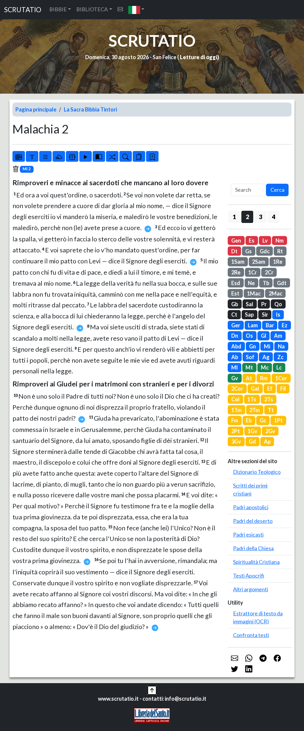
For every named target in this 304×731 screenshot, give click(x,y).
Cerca (277, 189)
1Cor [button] (281, 378)
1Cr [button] (252, 272)
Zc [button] (280, 357)
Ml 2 (27, 168)
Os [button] (249, 335)
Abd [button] (236, 346)
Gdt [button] (281, 283)
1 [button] (234, 216)
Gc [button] (263, 420)
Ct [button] (234, 314)
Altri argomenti (250, 589)
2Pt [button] (235, 431)
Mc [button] (265, 367)
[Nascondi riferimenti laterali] (59, 156)
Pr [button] (264, 304)
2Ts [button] (268, 399)
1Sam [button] (237, 261)
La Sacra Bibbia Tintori (90, 109)
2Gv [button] (270, 431)
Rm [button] (263, 378)
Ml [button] (234, 367)
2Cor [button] (237, 388)
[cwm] (120, 9)
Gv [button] (234, 378)
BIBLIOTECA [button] (92, 9)
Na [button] (281, 346)
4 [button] (273, 216)
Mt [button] (249, 367)
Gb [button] (234, 304)
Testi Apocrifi (248, 575)
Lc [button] (279, 367)
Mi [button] (267, 346)
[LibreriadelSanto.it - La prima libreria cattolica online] (152, 715)
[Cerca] (125, 156)
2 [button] (247, 216)
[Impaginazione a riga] (45, 156)
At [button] (249, 378)
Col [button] (235, 399)
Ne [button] (251, 283)
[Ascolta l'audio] (85, 156)
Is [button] (278, 314)
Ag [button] (266, 357)
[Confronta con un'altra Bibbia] (99, 156)
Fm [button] (234, 420)
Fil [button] (283, 388)
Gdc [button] (265, 251)
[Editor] (72, 156)
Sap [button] (249, 314)
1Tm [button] (236, 410)
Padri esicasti (248, 534)
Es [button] (251, 240)
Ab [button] (234, 357)
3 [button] (260, 216)
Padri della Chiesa (253, 548)
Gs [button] (248, 251)
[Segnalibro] (139, 156)
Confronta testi (251, 635)
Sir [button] (265, 314)
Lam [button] (253, 325)
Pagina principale (35, 109)
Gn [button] (252, 346)
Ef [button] (270, 388)
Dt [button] (234, 251)
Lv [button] (265, 240)
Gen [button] (236, 240)
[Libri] (18, 156)
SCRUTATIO (22, 10)
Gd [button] (252, 441)
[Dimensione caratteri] (32, 156)
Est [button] (235, 293)
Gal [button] (255, 388)
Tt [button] (271, 410)
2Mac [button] (275, 293)
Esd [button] (235, 283)
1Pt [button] (278, 420)
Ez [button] (284, 325)
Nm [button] (280, 240)
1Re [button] (277, 261)
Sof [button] (250, 357)
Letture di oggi (198, 57)
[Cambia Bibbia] (112, 156)
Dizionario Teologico (257, 472)
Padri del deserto (253, 521)
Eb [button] (249, 420)
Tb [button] (266, 283)
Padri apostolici (250, 507)
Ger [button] (235, 325)
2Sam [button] (258, 261)
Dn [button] (234, 335)
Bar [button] (270, 325)
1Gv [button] (252, 431)
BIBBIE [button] (58, 9)
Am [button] (278, 335)
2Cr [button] (269, 272)
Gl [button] (263, 335)
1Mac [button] (254, 293)
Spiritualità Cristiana (256, 562)
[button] (136, 10)
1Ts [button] (251, 399)
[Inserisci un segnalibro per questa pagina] (152, 156)
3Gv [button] (236, 441)
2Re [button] (235, 272)
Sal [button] (249, 304)
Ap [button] (267, 441)
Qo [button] (278, 304)
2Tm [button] (254, 410)
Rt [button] (280, 251)
